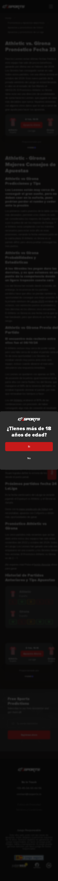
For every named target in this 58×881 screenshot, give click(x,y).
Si (29, 446)
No (29, 458)
